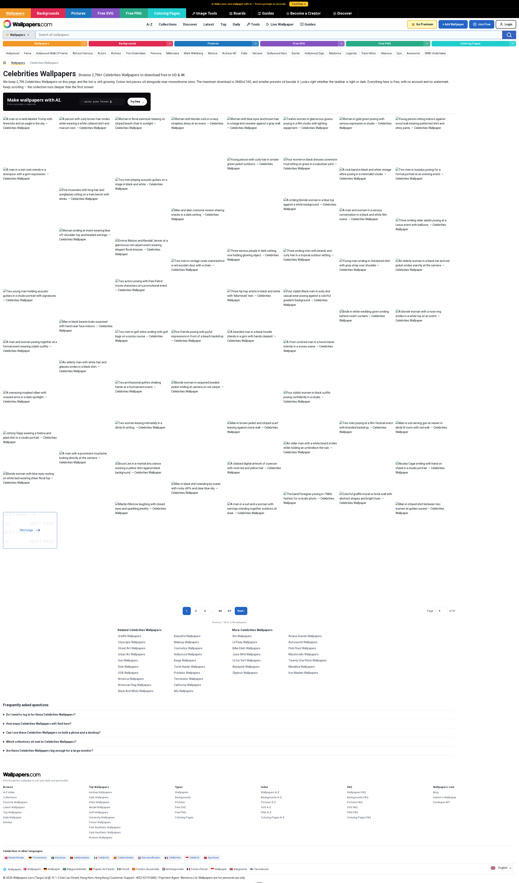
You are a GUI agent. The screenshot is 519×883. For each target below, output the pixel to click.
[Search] (509, 35)
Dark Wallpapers (98, 797)
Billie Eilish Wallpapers (246, 648)
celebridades (81, 857)
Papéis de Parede (103, 869)
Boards (240, 13)
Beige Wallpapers (185, 660)
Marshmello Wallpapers (303, 654)
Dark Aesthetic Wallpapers (105, 832)
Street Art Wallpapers (132, 648)
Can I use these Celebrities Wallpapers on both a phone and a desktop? (53, 732)
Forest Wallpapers (100, 822)
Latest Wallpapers (14, 807)
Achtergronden (175, 869)
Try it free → (299, 4)
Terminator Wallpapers (188, 678)
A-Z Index (9, 792)
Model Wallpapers (99, 807)
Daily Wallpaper (12, 817)
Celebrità (103, 857)
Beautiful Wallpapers (187, 636)
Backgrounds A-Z (271, 797)
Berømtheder (16, 857)
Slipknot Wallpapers (245, 672)
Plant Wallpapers (99, 802)
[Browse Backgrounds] (169, 43)
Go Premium (424, 24)
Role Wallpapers (128, 666)
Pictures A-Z (268, 802)
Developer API (441, 802)
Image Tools (206, 13)
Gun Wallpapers (128, 660)
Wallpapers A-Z (270, 792)
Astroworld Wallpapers (302, 642)
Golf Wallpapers (98, 812)
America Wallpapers (131, 678)
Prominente (39, 857)
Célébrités (175, 857)
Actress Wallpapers (100, 837)
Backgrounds (48, 13)
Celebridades (125, 857)
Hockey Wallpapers (100, 792)
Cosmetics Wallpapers (188, 648)
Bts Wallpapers (242, 636)
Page (430, 610)
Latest (209, 24)
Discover (344, 13)
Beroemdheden (151, 857)
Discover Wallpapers (15, 802)
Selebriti (194, 857)
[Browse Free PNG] (427, 43)
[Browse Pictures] (255, 43)
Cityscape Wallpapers (131, 642)
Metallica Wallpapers (301, 666)
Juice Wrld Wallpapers (247, 654)
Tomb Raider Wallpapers (189, 666)
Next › (241, 610)
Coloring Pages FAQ (359, 817)
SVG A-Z (266, 807)
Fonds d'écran (199, 869)
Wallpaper (54, 869)
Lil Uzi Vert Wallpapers (247, 660)
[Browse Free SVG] (341, 43)
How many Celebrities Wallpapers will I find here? (38, 723)
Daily (236, 24)
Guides (268, 13)
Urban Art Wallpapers (131, 654)
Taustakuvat (261, 869)
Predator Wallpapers (187, 672)
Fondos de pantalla (147, 869)
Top (223, 24)
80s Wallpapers (183, 691)
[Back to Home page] (27, 24)
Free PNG (134, 13)
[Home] (4, 62)
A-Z (149, 24)
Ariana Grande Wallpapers (305, 636)
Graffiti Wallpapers (129, 636)
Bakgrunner (240, 869)
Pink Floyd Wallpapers (302, 648)
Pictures (78, 13)
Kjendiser (213, 857)
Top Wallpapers (12, 812)
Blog (436, 792)
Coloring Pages (167, 13)
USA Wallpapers (128, 672)
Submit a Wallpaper (444, 797)
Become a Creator (305, 13)
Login (508, 24)
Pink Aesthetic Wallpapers (104, 827)
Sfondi (125, 869)
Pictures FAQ (354, 802)
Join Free (484, 24)
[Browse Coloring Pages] (512, 43)
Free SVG (106, 13)
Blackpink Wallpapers (246, 666)
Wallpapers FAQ (356, 792)
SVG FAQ (352, 807)
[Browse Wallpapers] (84, 43)
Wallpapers (15, 13)
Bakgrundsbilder (76, 869)
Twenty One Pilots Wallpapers (307, 660)
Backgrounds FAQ (357, 797)
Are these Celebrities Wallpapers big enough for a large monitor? (49, 750)
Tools (255, 24)
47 (229, 610)
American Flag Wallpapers (134, 685)
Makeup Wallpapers (186, 642)
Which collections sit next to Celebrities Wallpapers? (41, 741)
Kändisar (60, 857)
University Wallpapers (102, 817)
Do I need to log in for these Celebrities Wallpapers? (41, 714)
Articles (7, 822)
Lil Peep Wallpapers (245, 642)
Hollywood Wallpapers (188, 654)
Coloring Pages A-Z (272, 817)
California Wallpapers (187, 685)
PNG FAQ (352, 812)
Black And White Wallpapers (135, 691)
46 (220, 610)
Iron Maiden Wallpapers (303, 672)
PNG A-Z (266, 812)
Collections (168, 24)
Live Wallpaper (282, 24)
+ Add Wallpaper (453, 24)
